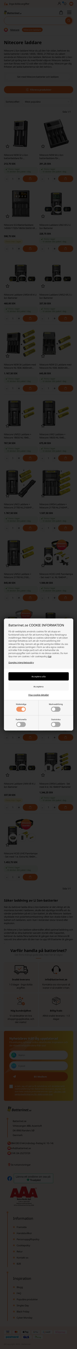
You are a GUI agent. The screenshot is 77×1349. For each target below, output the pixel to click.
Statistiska (56, 719)
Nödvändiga (21, 704)
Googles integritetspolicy (21, 662)
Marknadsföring (56, 704)
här (49, 656)
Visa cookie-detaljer (38, 694)
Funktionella (21, 719)
